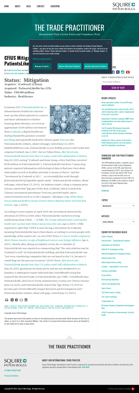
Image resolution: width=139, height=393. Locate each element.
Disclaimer (14, 375)
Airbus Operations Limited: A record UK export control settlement (117, 103)
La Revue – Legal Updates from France (115, 266)
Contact (41, 6)
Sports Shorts (106, 288)
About (17, 6)
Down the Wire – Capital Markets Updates (116, 240)
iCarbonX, (59, 306)
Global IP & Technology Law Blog (112, 249)
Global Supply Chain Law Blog (111, 262)
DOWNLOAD (105, 190)
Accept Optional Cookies (96, 66)
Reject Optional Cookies (69, 66)
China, (28, 73)
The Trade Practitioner (109, 296)
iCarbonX (15, 131)
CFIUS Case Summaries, (18, 73)
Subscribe (55, 6)
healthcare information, (28, 306)
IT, (87, 306)
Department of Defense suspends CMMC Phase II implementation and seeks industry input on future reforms (118, 121)
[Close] (108, 43)
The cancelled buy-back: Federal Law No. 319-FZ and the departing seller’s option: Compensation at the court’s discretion (118, 112)
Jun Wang (9, 139)
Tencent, (31, 308)
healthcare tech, (47, 306)
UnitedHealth (67, 308)
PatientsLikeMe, (11, 308)
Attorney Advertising (12, 370)
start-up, (22, 308)
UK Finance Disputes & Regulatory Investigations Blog (118, 306)
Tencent (64, 139)
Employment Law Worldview (111, 245)
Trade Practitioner (14, 70)
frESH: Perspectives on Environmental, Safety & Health (118, 313)
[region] (70, 56)
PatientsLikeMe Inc (33, 107)
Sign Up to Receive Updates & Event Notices (118, 77)
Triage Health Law (108, 301)
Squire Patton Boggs (124, 6)
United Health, (41, 308)
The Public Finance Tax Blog (111, 292)
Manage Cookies (42, 66)
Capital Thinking (107, 236)
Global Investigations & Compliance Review (116, 253)
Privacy (6, 375)
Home (6, 6)
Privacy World (106, 275)
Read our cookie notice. (42, 58)
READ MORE (85, 367)
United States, (54, 308)
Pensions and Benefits (109, 270)
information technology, (75, 306)
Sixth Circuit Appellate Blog (111, 283)
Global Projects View (109, 258)
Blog (28, 6)
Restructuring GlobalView (110, 279)
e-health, (13, 306)
